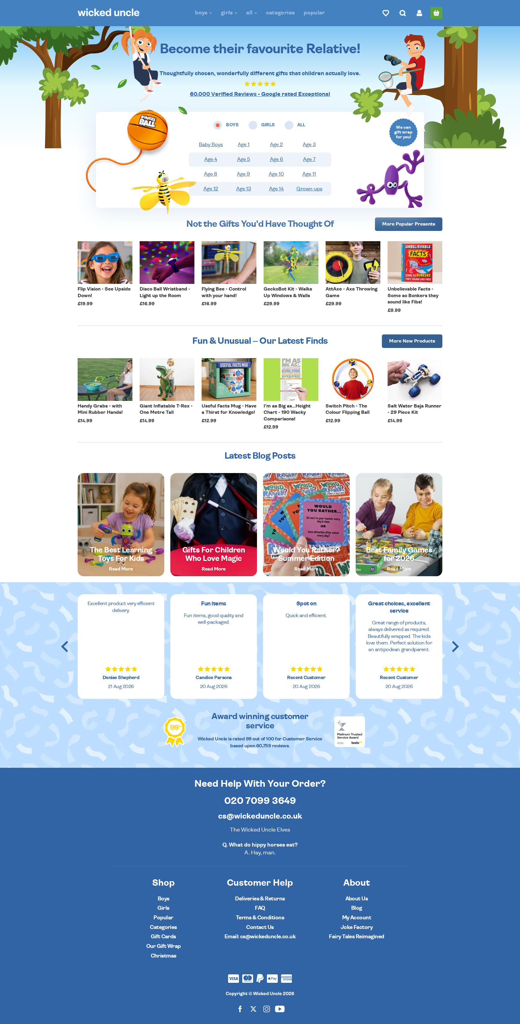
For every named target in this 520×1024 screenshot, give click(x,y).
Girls (227, 13)
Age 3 (309, 144)
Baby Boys (211, 144)
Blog (356, 908)
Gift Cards (163, 936)
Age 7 (309, 159)
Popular (314, 13)
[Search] (403, 13)
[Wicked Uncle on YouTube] (280, 1009)
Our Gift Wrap (163, 946)
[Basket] (436, 13)
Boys (202, 13)
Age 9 (243, 174)
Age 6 (276, 159)
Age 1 (243, 144)
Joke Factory (357, 927)
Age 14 (276, 188)
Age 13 (243, 188)
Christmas (163, 956)
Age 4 (210, 159)
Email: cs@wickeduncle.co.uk (260, 936)
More (408, 224)
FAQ (260, 908)
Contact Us (260, 927)
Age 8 (210, 174)
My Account (356, 918)
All (250, 13)
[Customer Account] (419, 13)
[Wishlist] (386, 13)
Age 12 (210, 188)
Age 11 (309, 174)
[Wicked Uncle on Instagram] (267, 1009)
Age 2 (276, 144)
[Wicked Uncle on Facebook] (240, 1009)
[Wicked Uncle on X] (253, 1009)
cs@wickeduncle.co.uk (260, 816)
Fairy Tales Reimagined (356, 936)
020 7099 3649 (260, 801)
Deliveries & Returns (260, 899)
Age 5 (243, 159)
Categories (280, 13)
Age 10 (276, 174)
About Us (356, 899)
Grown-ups (309, 188)
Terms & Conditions (260, 918)
